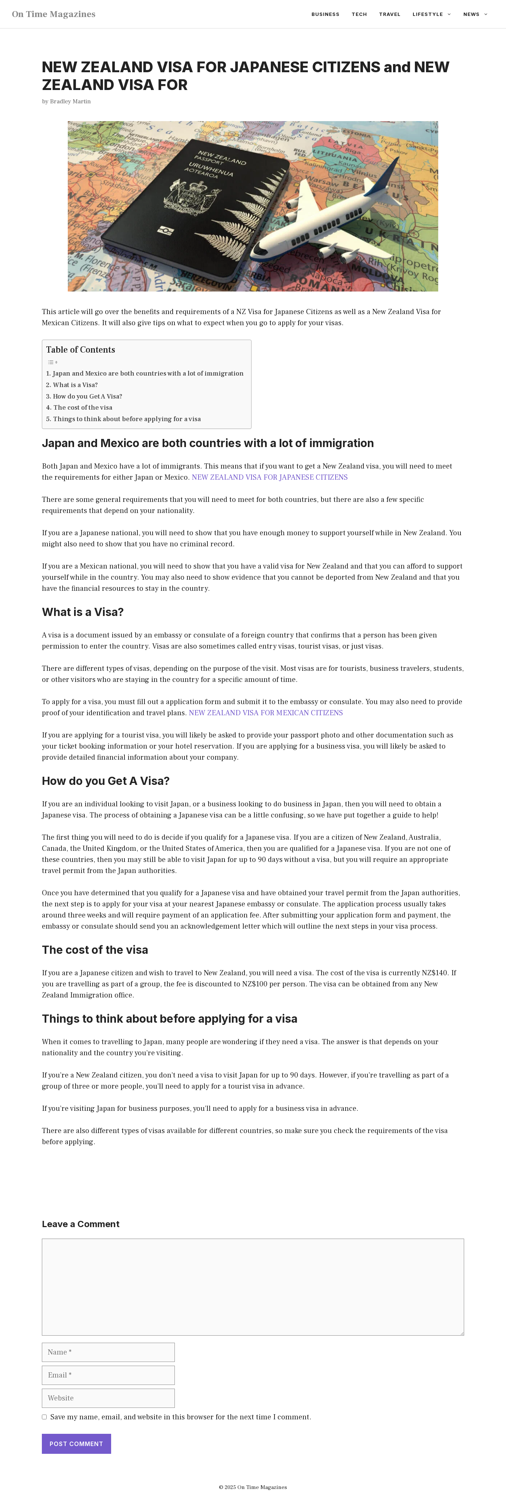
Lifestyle (428, 14)
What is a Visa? (75, 385)
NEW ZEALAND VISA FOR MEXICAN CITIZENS (266, 713)
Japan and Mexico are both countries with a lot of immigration (148, 373)
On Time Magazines (54, 14)
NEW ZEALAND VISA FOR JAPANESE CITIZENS (270, 477)
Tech (359, 14)
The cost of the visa (82, 407)
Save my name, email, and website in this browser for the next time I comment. (181, 1417)
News (471, 14)
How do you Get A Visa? (87, 396)
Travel (390, 14)
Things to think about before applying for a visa (127, 419)
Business (326, 14)
